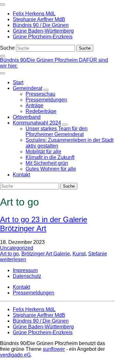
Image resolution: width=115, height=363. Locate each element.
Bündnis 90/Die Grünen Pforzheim (39, 60)
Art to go (9, 253)
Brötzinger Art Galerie (45, 253)
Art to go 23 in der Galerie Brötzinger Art (43, 224)
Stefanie (97, 253)
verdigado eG (15, 355)
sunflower (54, 349)
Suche (7, 48)
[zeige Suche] (2, 56)
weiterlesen (13, 259)
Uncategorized (16, 248)
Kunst (79, 253)
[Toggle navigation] (2, 4)
